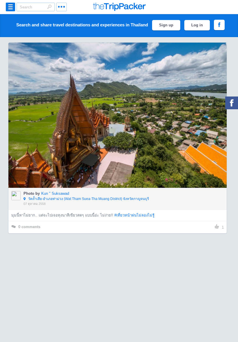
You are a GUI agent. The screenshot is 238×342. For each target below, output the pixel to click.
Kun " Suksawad (55, 193)
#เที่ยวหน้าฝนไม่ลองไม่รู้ (134, 215)
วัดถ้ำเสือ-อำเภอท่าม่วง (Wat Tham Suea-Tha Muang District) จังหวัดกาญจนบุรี (88, 199)
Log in (197, 25)
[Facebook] (231, 103)
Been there (121, 106)
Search (49, 6)
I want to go (121, 124)
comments (29, 227)
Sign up (166, 25)
